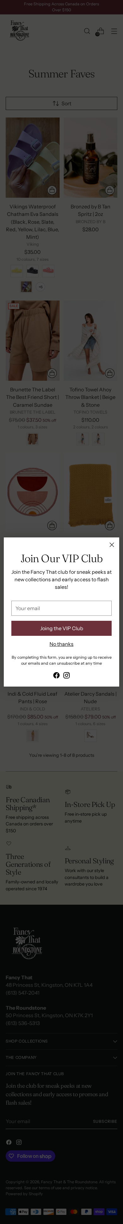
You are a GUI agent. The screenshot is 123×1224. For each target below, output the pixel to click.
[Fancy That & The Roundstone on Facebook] (56, 676)
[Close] (112, 545)
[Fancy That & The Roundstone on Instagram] (66, 676)
